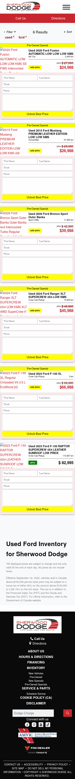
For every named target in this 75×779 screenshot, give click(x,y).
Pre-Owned (36, 677)
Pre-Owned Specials (36, 684)
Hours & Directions (36, 657)
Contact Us (12, 764)
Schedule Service (36, 693)
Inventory (36, 668)
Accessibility (34, 764)
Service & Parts (36, 688)
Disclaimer (36, 703)
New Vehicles (36, 673)
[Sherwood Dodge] (23, 6)
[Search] (67, 713)
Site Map (18, 768)
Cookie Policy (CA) (36, 697)
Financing (36, 662)
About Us (36, 651)
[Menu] (66, 8)
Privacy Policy (58, 764)
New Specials (36, 680)
